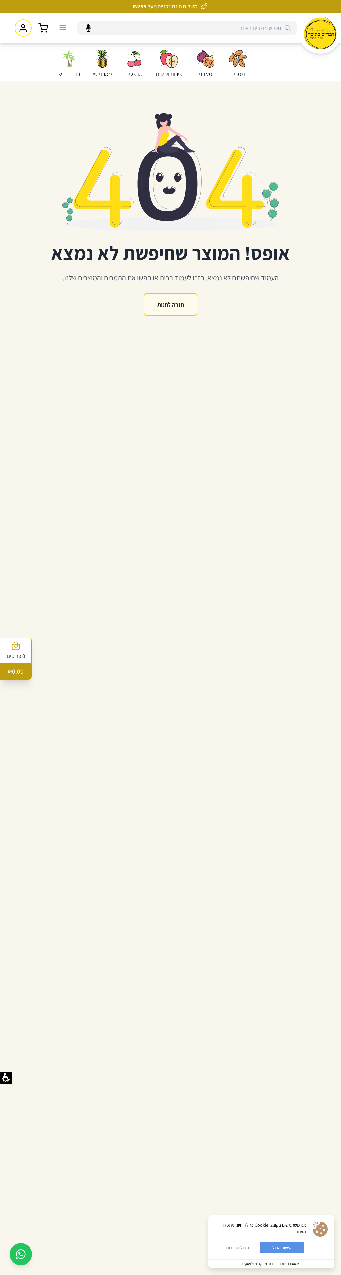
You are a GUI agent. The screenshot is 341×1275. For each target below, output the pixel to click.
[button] (287, 28)
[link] (320, 33)
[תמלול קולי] (88, 28)
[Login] (23, 28)
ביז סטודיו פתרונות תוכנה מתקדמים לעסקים (271, 1263)
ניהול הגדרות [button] (237, 1248)
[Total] (43, 28)
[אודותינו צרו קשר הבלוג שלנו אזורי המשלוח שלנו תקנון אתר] (62, 28)
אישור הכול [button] (282, 1248)
